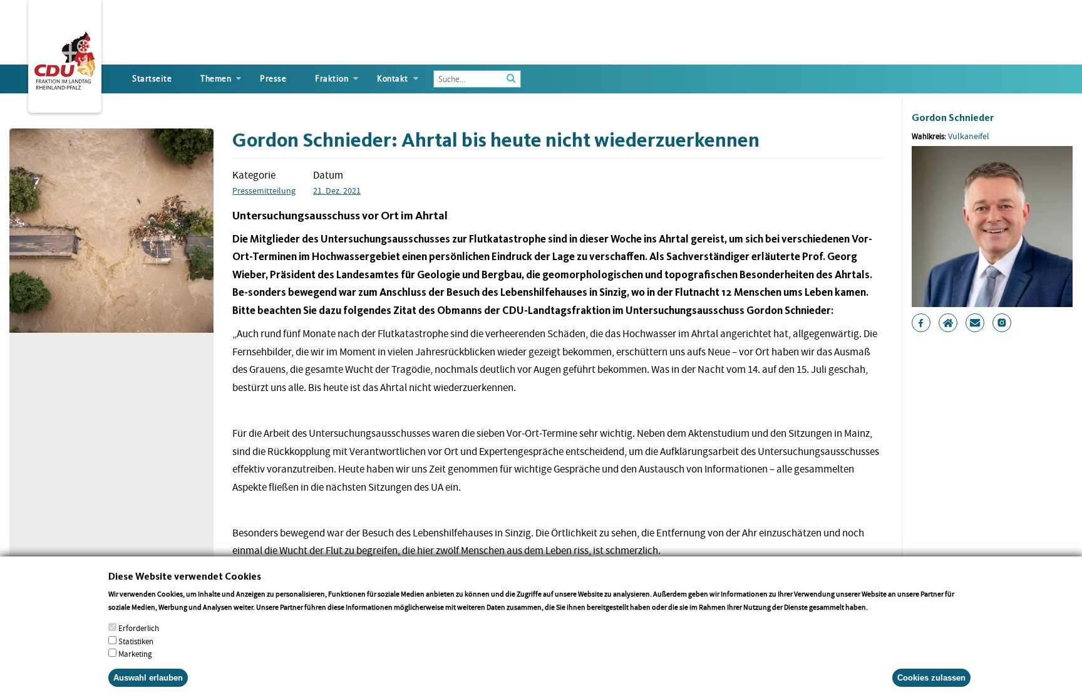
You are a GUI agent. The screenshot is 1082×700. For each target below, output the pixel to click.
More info (886, 606)
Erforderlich (138, 627)
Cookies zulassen (931, 677)
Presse (273, 78)
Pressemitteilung (264, 190)
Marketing (135, 654)
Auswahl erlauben (148, 677)
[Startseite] (64, 58)
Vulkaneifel (968, 136)
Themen (215, 78)
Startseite (152, 78)
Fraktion (331, 78)
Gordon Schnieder (953, 117)
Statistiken (135, 640)
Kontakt (392, 78)
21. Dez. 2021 (337, 190)
